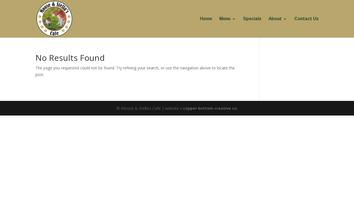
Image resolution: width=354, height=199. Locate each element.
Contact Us (306, 19)
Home (206, 19)
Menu (224, 19)
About (275, 19)
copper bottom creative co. (210, 108)
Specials (252, 19)
